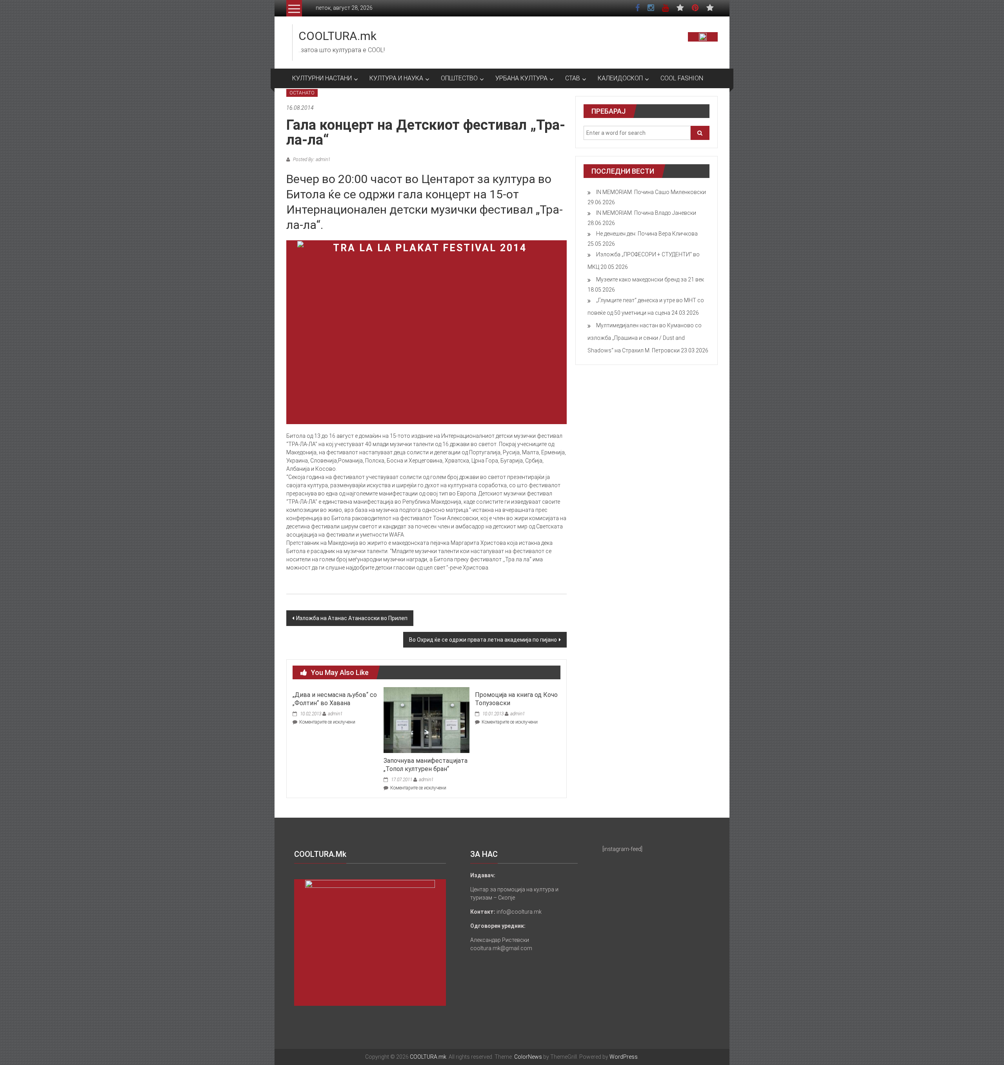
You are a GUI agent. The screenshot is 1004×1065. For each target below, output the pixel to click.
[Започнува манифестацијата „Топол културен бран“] (426, 720)
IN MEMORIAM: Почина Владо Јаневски (646, 213)
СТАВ (572, 78)
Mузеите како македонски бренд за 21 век (650, 279)
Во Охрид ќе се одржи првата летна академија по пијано (483, 640)
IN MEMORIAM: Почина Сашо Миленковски (651, 192)
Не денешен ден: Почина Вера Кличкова (647, 233)
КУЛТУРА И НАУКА (396, 78)
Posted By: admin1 (311, 159)
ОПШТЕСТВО (459, 78)
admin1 (335, 714)
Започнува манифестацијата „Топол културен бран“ (425, 765)
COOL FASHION (681, 78)
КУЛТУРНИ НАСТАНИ (322, 78)
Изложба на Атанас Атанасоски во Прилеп (351, 618)
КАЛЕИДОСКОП (620, 78)
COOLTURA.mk (337, 36)
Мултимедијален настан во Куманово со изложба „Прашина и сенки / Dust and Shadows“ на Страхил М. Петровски (644, 338)
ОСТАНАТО (302, 93)
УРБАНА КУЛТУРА (521, 78)
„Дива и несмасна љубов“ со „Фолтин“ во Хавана (335, 699)
